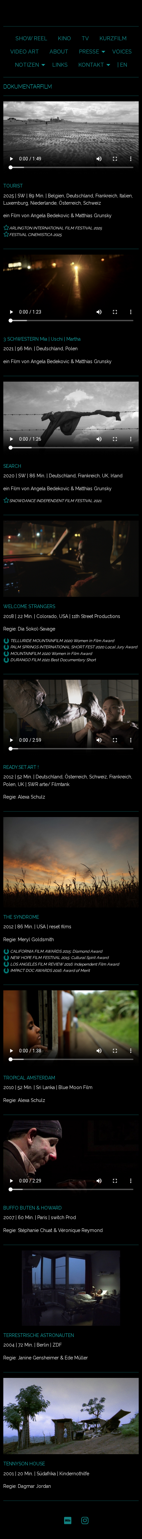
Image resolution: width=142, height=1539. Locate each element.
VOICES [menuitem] (122, 52)
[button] (68, 1520)
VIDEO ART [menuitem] (24, 52)
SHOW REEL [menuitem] (31, 38)
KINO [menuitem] (64, 38)
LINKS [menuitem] (60, 65)
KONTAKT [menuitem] (91, 65)
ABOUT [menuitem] (59, 52)
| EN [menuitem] (122, 65)
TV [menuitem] (85, 38)
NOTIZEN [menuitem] (27, 65)
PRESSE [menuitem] (89, 52)
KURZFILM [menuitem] (112, 38)
